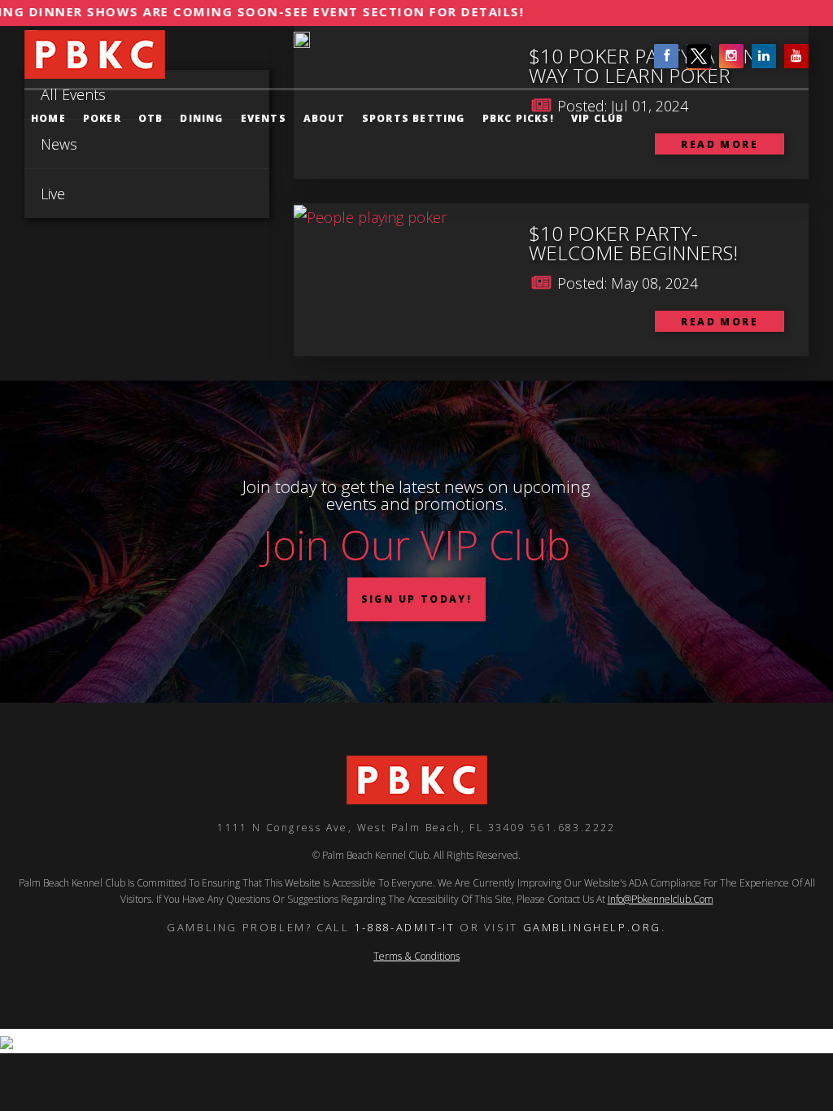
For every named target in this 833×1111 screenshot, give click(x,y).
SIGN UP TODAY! (417, 599)
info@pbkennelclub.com (660, 899)
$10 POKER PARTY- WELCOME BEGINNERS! (633, 243)
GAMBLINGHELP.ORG (592, 927)
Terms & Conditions (416, 956)
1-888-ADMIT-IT (404, 927)
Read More (719, 322)
